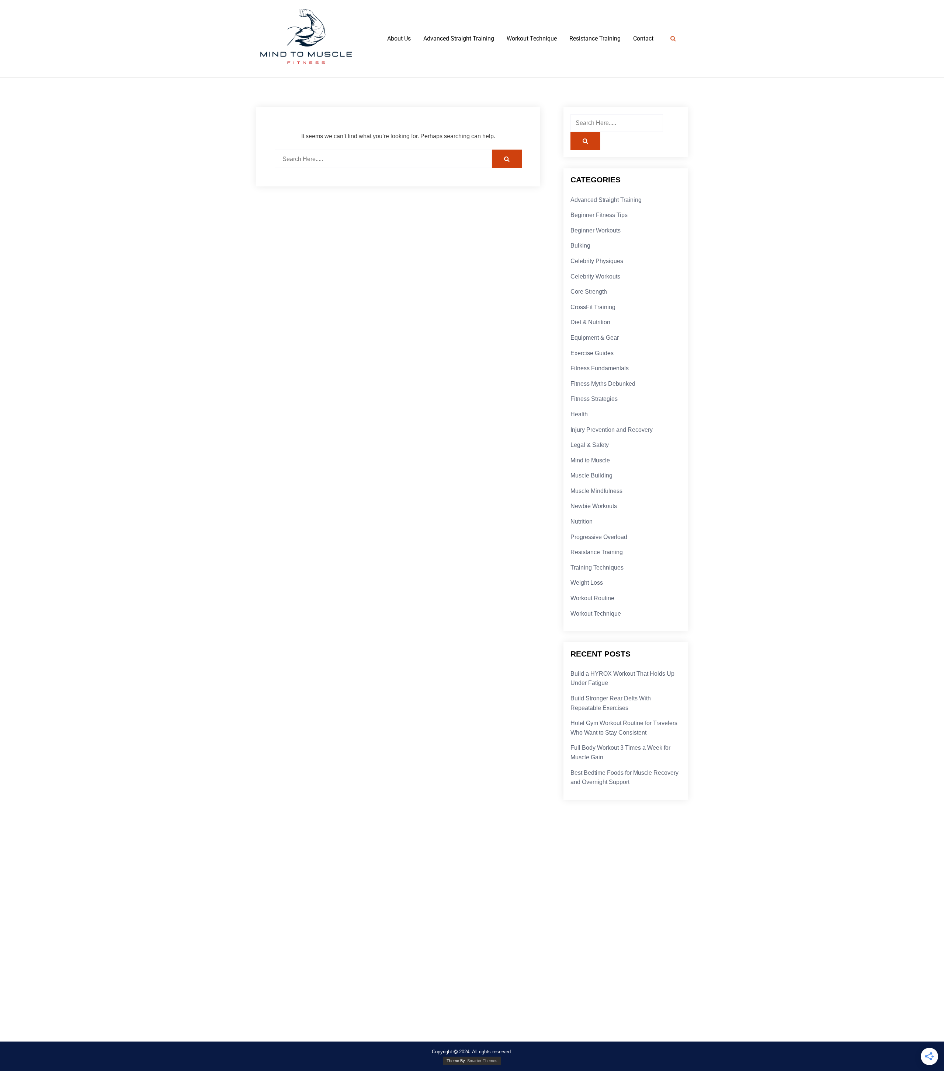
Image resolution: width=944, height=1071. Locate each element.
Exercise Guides (592, 353)
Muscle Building (591, 475)
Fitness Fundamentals (599, 368)
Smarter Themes (482, 1060)
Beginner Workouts (595, 230)
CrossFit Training (592, 307)
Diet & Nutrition (590, 322)
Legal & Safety (589, 445)
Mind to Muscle (590, 460)
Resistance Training (595, 38)
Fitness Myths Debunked (602, 384)
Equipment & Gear (594, 338)
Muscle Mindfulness (596, 491)
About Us (399, 38)
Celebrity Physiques (596, 261)
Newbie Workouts (593, 506)
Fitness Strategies (594, 399)
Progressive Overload (598, 537)
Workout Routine (592, 598)
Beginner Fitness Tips (599, 215)
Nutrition (581, 521)
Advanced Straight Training (458, 38)
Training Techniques (597, 567)
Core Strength (588, 291)
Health (579, 414)
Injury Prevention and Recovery (611, 430)
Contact (643, 38)
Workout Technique (532, 38)
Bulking (580, 245)
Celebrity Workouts (595, 276)
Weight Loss (586, 583)
